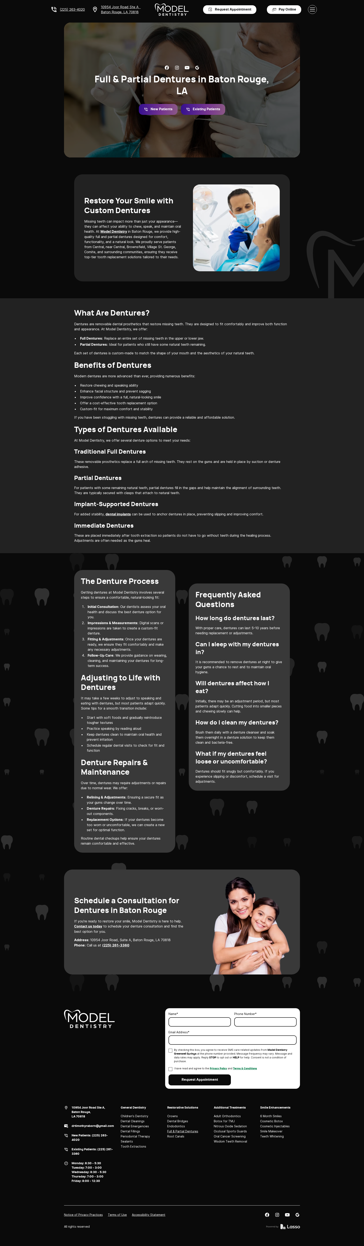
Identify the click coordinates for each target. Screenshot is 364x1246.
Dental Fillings (130, 1131)
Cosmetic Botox (271, 1121)
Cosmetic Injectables (275, 1126)
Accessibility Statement (148, 1214)
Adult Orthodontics (227, 1116)
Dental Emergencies (135, 1126)
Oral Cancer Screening (230, 1136)
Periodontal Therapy (135, 1136)
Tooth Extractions (133, 1146)
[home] (172, 10)
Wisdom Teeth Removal (230, 1141)
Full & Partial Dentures (182, 1131)
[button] (312, 9)
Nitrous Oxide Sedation (230, 1126)
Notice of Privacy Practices (83, 1214)
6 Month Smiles (271, 1116)
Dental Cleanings (133, 1121)
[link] (166, 67)
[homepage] (89, 1018)
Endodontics (176, 1126)
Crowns (172, 1116)
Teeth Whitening (272, 1136)
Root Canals (175, 1136)
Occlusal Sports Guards (230, 1131)
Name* (173, 1014)
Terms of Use (117, 1214)
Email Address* (179, 1032)
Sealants (127, 1141)
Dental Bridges (177, 1121)
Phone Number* (245, 1014)
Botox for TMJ (224, 1121)
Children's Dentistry (134, 1116)
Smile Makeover (271, 1131)
